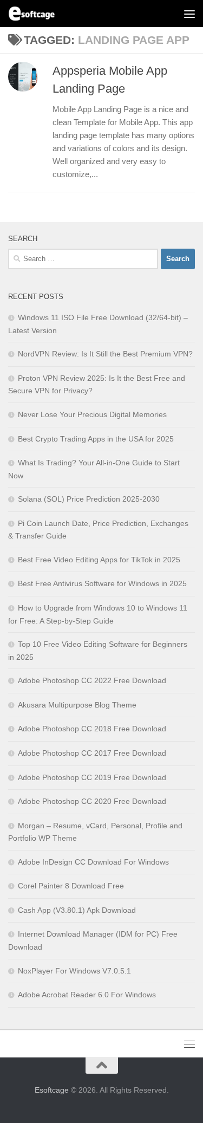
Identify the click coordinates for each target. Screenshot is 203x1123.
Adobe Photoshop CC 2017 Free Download (92, 753)
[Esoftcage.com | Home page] (39, 13)
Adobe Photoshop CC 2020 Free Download (92, 801)
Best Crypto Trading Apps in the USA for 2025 (96, 438)
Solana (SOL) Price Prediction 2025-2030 (89, 499)
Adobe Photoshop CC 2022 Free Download (92, 680)
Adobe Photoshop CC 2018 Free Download (92, 728)
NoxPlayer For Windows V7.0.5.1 (74, 970)
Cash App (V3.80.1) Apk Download (77, 910)
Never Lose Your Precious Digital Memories (92, 414)
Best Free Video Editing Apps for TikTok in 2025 (99, 559)
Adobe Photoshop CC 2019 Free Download (92, 777)
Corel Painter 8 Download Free (71, 885)
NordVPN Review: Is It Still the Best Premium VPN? (105, 353)
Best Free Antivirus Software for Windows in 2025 (102, 583)
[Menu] (189, 13)
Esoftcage (52, 1090)
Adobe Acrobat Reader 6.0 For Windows (87, 994)
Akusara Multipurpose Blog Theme (77, 704)
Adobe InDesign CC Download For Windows (93, 862)
